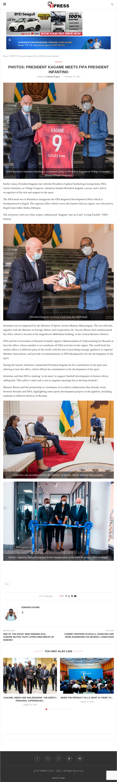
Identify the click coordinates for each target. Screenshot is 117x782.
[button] (7, 683)
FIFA (7, 584)
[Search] (112, 4)
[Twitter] (48, 758)
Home (5, 56)
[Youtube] (80, 758)
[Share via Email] (75, 596)
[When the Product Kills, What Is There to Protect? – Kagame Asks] (87, 676)
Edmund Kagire (53, 77)
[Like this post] (62, 596)
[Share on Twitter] (69, 596)
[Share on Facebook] (66, 596)
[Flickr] (69, 758)
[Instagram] (58, 758)
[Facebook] (37, 758)
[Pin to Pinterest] (72, 596)
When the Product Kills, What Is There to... (87, 697)
